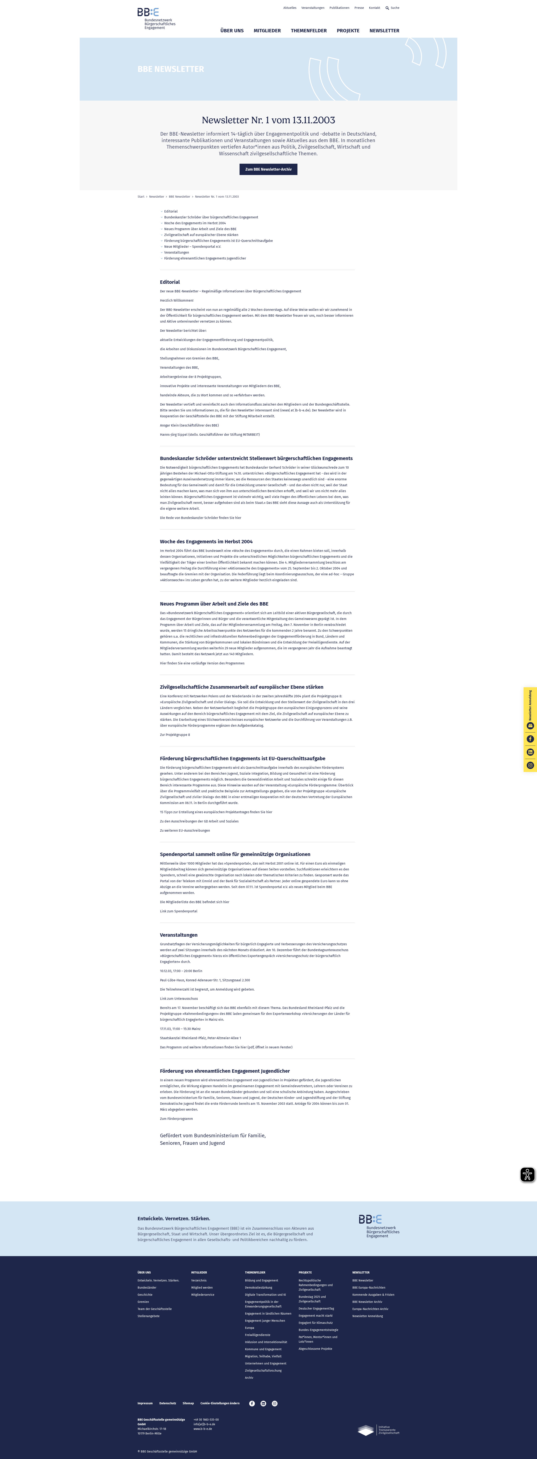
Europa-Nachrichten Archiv (370, 1309)
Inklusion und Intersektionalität (266, 1342)
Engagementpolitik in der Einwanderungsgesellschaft (263, 1304)
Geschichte (145, 1295)
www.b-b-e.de (203, 1429)
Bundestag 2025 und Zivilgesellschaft (312, 1299)
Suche (395, 8)
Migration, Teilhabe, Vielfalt (263, 1356)
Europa (249, 1328)
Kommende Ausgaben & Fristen (373, 1295)
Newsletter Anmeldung (367, 1316)
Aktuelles (289, 8)
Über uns (232, 31)
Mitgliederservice (202, 1295)
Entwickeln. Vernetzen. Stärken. (158, 1280)
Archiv (249, 1378)
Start (141, 196)
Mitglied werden (202, 1287)
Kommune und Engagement (263, 1349)
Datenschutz (167, 1403)
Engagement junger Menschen (265, 1321)
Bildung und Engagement (261, 1280)
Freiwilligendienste (257, 1335)
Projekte (348, 31)
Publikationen (339, 8)
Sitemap (188, 1403)
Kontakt (374, 8)
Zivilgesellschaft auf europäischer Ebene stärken (201, 235)
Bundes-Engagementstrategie (318, 1330)
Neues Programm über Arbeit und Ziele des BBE (200, 229)
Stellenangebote (149, 1316)
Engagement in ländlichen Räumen (268, 1313)
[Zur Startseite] (156, 19)
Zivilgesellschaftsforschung (263, 1370)
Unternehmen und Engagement (265, 1363)
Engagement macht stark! (315, 1316)
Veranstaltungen (313, 8)
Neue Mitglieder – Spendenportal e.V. (192, 247)
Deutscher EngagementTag (316, 1308)
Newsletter (384, 31)
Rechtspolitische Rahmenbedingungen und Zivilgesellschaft (316, 1285)
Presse (359, 8)
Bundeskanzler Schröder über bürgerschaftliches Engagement (211, 217)
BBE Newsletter (179, 196)
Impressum (145, 1403)
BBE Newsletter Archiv (367, 1302)
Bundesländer (147, 1287)
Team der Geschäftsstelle (155, 1309)
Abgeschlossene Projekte (315, 1349)
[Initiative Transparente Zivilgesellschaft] (378, 1430)
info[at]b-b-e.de (204, 1424)
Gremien (143, 1302)
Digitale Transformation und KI (265, 1295)
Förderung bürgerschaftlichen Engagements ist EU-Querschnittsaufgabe (218, 241)
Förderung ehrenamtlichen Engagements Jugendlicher (205, 258)
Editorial (171, 211)
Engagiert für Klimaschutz (316, 1323)
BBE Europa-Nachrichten (368, 1287)
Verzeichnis (199, 1280)
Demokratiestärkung (258, 1287)
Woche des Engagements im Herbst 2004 (195, 223)
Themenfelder (309, 31)
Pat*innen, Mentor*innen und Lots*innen (318, 1339)
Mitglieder (267, 31)
